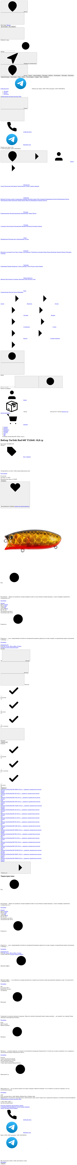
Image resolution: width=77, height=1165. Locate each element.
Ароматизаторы (5, 292)
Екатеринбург (57, 75)
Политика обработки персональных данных (12, 1105)
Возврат (16, 1108)
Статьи (27, 186)
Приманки (26, 197)
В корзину (3, 480)
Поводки (63, 252)
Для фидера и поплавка (37, 252)
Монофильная (4, 239)
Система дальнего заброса (16, 954)
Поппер (3, 603)
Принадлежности (27, 278)
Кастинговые (10, 226)
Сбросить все (4, 742)
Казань (30, 75)
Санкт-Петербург (37, 75)
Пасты (15, 292)
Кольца (49, 252)
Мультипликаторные (15, 213)
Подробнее (3, 600)
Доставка (6, 91)
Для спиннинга (27, 252)
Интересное (26, 184)
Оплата (5, 92)
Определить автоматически (30, 63)
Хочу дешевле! (27, 456)
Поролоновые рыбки (6, 200)
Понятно (3, 1163)
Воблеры (3, 199)
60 (7, 608)
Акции (2, 186)
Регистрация (4, 473)
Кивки (45, 252)
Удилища (25, 225)
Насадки (11, 292)
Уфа (41, 77)
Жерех (15, 646)
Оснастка (25, 250)
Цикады (45, 200)
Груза (13, 252)
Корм (24, 290)
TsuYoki (6, 604)
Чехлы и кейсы (35, 266)
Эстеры (27, 239)
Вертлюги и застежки (6, 252)
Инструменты (9, 279)
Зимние (30, 213)
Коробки (9, 266)
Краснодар (64, 75)
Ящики (41, 266)
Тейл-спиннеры (41, 199)
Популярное (14, 186)
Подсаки (30, 279)
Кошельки (14, 266)
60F (5, 607)
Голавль (19, 646)
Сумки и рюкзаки (22, 266)
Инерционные (24, 213)
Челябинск (45, 77)
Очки (25, 279)
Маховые (24, 226)
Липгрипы (21, 279)
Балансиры (14, 200)
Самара (36, 77)
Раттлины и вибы (10, 199)
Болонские (29, 226)
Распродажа (7, 186)
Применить (3, 788)
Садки (33, 279)
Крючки (59, 252)
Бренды (23, 186)
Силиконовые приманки (21, 199)
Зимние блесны (22, 200)
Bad (6, 606)
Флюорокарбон (21, 239)
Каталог (25, 108)
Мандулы (28, 200)
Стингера (3, 253)
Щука (11, 646)
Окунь (7, 646)
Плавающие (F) (4, 644)
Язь (4, 646)
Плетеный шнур (12, 239)
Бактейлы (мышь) (32, 199)
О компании (26, 327)
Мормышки (34, 200)
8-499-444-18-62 (5, 88)
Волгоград (44, 75)
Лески (25, 237)
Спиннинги (4, 226)
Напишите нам (27, 144)
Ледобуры (15, 279)
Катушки (25, 212)
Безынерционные (5, 213)
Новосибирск (14, 77)
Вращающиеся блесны (51, 199)
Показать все (4, 872)
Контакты (6, 94)
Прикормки (20, 292)
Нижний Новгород (5, 77)
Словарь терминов (34, 186)
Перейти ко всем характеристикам (9, 647)
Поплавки (68, 252)
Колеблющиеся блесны (63, 199)
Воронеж (51, 75)
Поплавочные (17, 226)
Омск (19, 77)
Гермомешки (4, 266)
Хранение (26, 265)
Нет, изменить (12, 26)
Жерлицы (3, 279)
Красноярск (70, 75)
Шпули (34, 213)
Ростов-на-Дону (30, 77)
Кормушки (54, 252)
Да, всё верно (4, 26)
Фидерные (35, 226)
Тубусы (29, 266)
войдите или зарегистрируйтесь (22, 506)
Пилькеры (40, 200)
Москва (9, 25)
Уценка (19, 186)
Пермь (23, 77)
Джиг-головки (19, 252)
